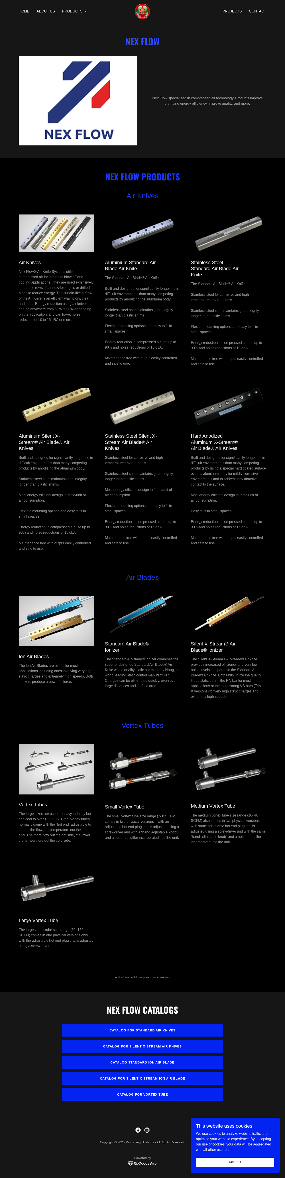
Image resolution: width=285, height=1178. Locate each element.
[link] (142, 11)
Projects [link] (232, 11)
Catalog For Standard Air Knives (142, 1030)
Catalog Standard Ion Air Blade (142, 1062)
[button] (74, 11)
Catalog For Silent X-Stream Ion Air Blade (142, 1078)
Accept (235, 1162)
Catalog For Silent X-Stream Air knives (142, 1046)
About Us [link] (46, 11)
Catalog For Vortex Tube (142, 1094)
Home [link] (24, 11)
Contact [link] (257, 11)
